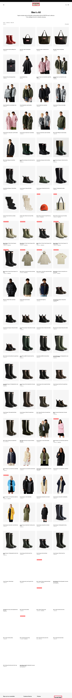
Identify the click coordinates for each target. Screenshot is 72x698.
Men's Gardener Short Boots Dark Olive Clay (10, 665)
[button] (66, 5)
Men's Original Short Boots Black (58, 637)
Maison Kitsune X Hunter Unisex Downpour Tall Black (10, 272)
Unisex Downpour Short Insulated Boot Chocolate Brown (27, 384)
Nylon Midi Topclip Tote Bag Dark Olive (43, 49)
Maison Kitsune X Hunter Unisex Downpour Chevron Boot (9, 243)
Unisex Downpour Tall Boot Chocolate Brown (26, 412)
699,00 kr (21, 78)
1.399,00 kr (38, 78)
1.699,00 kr (21, 413)
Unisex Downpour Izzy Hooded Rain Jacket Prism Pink (60, 441)
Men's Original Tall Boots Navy (41, 609)
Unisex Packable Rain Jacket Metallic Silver (9, 105)
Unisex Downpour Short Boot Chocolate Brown (60, 384)
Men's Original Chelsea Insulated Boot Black (43, 581)
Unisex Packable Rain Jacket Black (42, 105)
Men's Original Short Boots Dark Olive (42, 637)
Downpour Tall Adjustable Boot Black (59, 188)
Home (4, 22)
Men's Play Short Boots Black (24, 609)
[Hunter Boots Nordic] (36, 5)
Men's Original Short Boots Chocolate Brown (43, 412)
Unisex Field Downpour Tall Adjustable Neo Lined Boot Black (10, 384)
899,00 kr (21, 50)
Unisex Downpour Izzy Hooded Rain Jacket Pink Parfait (44, 77)
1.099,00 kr (38, 50)
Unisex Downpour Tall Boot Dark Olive (59, 553)
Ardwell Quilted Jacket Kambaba (25, 299)
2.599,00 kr (5, 357)
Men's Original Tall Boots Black (8, 637)
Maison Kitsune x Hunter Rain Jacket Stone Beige (44, 271)
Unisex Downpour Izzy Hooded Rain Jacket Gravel (27, 468)
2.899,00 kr (38, 357)
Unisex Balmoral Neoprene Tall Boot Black (9, 188)
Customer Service (28, 696)
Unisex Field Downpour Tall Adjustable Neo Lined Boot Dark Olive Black (60, 356)
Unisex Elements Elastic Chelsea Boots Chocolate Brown (27, 328)
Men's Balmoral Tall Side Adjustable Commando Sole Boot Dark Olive (27, 665)
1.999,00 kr (5, 161)
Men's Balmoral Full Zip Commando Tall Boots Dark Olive (27, 441)
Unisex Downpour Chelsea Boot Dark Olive (43, 188)
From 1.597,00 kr (39, 413)
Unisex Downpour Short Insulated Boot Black (43, 384)
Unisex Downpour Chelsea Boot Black (25, 188)
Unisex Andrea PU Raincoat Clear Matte (59, 105)
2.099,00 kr (55, 301)
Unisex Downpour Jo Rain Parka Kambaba (43, 440)
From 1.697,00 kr (5, 441)
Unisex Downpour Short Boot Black (42, 553)
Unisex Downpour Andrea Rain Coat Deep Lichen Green (27, 525)
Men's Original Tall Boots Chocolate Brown (9, 440)
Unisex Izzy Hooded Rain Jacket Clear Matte (43, 132)
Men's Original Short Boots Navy (25, 637)
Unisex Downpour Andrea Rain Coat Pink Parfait (10, 132)
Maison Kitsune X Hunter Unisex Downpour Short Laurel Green (27, 243)
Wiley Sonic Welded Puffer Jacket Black (9, 299)
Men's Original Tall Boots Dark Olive (58, 609)
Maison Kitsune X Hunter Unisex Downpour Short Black (44, 243)
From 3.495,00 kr (56, 583)
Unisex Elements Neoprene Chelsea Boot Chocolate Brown (59, 300)
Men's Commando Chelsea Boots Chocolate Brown (60, 412)
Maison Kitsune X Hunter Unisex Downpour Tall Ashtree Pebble (60, 243)
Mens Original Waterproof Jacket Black (9, 160)
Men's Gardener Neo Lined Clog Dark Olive (26, 581)
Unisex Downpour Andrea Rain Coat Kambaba (27, 132)
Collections (8, 22)
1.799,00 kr (21, 329)
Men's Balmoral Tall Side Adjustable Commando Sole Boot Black (60, 581)
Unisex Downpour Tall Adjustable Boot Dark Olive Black (10, 553)
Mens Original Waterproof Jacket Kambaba (59, 132)
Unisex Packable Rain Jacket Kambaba (26, 105)
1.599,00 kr (5, 50)
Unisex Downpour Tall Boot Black (8, 581)
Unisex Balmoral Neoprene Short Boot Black (43, 160)
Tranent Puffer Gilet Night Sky (41, 299)
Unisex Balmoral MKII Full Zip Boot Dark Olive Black (27, 356)
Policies (39, 696)
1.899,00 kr (55, 189)
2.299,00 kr (5, 106)
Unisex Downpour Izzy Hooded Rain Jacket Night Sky (10, 469)
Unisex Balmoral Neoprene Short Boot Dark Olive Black (27, 160)
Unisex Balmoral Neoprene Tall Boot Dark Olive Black (60, 160)
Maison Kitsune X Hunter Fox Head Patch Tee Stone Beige (60, 272)
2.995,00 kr (21, 442)
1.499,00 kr (21, 106)
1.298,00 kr (38, 441)
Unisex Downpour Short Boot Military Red (9, 49)
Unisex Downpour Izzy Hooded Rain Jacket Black (60, 468)
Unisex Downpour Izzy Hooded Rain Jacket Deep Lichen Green (44, 469)
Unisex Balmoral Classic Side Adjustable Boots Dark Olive (10, 610)
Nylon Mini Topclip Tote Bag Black (25, 49)
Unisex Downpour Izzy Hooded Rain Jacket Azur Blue (10, 497)
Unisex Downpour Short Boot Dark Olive (26, 553)
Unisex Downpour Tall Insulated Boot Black (9, 412)
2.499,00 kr (5, 189)
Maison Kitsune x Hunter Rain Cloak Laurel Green (27, 271)
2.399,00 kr (38, 161)
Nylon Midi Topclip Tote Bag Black (58, 49)
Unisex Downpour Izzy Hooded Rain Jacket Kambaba (59, 77)
